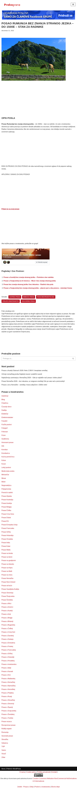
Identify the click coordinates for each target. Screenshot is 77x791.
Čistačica (5, 403)
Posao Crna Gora (8, 514)
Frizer (4, 435)
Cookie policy (31, 772)
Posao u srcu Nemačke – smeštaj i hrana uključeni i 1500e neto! (24, 385)
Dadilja (4, 410)
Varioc (4, 750)
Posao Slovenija (7, 593)
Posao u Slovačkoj (8, 700)
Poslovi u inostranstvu (42, 787)
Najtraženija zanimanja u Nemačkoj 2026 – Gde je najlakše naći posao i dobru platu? (32, 377)
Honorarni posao (7, 442)
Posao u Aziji (6, 614)
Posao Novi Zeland (8, 582)
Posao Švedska (7, 600)
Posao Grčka (6, 532)
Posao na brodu (7, 553)
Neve (3, 769)
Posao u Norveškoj (8, 689)
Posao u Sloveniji (8, 703)
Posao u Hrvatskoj (8, 661)
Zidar (3, 757)
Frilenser (5, 432)
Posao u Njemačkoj (8, 686)
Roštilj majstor (7, 728)
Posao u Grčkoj (7, 653)
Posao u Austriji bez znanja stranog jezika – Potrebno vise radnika (29, 277)
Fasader (4, 421)
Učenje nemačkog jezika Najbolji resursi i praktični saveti (22, 374)
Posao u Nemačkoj (8, 682)
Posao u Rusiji (7, 696)
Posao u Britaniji (7, 621)
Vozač (4, 754)
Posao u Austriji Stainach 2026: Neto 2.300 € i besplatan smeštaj (24, 370)
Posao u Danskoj (8, 635)
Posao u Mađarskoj (8, 678)
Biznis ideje (55, 787)
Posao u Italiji (6, 668)
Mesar (4, 478)
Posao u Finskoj (7, 646)
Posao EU (5, 521)
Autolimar (5, 396)
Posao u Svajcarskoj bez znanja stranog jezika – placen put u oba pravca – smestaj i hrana (38, 288)
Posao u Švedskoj (8, 714)
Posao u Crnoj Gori (8, 632)
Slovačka (5, 739)
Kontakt (54, 772)
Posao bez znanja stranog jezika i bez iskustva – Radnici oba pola (28, 284)
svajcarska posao (28, 301)
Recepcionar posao (8, 725)
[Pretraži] (73, 358)
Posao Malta (6, 550)
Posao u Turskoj (7, 718)
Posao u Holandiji (8, 657)
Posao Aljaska (7, 496)
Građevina (5, 439)
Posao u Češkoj (7, 628)
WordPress (17, 769)
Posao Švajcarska (8, 596)
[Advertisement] (38, 101)
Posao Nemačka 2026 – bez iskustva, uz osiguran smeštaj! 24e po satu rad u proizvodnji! (33, 381)
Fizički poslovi (7, 424)
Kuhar (4, 460)
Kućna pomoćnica (8, 457)
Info (3, 446)
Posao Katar (6, 546)
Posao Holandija (7, 535)
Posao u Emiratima (8, 643)
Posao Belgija (7, 507)
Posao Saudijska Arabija (10, 589)
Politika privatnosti (43, 772)
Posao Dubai (6, 517)
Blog (3, 399)
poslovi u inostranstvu (11, 301)
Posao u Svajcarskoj (9, 711)
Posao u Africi (6, 603)
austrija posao (14, 297)
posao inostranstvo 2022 (45, 297)
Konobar (5, 449)
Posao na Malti (7, 571)
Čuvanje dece (6, 407)
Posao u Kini (6, 675)
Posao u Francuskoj (9, 650)
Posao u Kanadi (7, 671)
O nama (22, 772)
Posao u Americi (7, 607)
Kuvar (4, 464)
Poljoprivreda (6, 489)
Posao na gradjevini (9, 560)
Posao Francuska (8, 528)
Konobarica (6, 453)
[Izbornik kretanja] (73, 4)
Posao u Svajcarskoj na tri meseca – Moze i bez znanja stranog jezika (30, 281)
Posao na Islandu (8, 564)
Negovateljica (6, 485)
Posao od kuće (7, 585)
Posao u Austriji (7, 610)
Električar (5, 414)
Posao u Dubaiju (7, 639)
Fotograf (4, 428)
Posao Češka (6, 510)
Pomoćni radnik (7, 492)
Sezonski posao (7, 736)
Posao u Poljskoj (8, 693)
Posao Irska (6, 542)
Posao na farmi (7, 557)
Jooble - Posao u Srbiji (25, 787)
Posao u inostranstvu (9, 664)
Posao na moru (7, 575)
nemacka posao (28, 297)
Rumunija (5, 732)
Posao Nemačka (7, 578)
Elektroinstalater (7, 417)
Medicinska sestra (8, 471)
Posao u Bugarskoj (8, 625)
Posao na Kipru (7, 568)
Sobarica (5, 743)
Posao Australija (7, 499)
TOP (3, 746)
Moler (4, 482)
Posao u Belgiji (7, 618)
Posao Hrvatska (7, 539)
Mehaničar (5, 474)
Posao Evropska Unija (9, 525)
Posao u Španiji (7, 707)
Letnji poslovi (6, 467)
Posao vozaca (7, 721)
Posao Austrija (7, 503)
